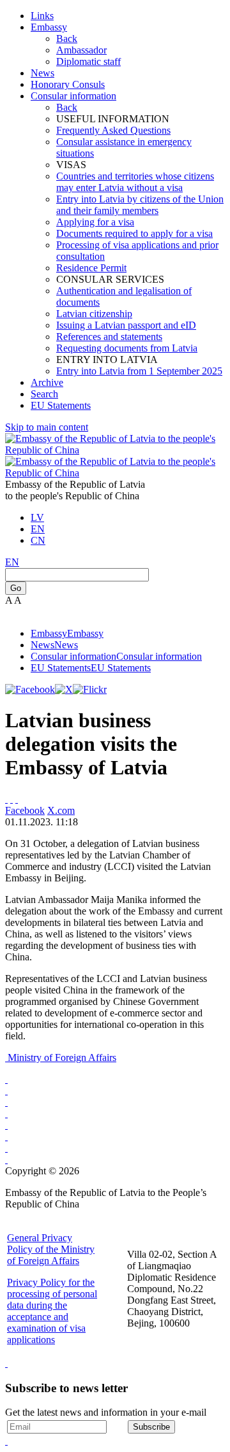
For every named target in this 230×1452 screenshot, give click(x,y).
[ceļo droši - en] (6, 1102)
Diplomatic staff (88, 61)
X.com (61, 810)
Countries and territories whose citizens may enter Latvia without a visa (135, 182)
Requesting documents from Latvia (126, 348)
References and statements (109, 336)
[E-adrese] (6, 1113)
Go (15, 588)
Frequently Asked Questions (113, 130)
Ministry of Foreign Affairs (62, 1057)
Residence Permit (91, 267)
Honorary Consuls (68, 84)
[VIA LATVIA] (6, 1159)
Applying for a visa (95, 222)
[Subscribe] (11, 799)
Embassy (49, 27)
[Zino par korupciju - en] (6, 1125)
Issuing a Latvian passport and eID (126, 325)
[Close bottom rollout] (6, 1363)
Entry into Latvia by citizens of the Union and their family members (140, 205)
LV (37, 517)
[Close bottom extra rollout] (6, 1440)
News (42, 73)
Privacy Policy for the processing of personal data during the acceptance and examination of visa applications (52, 1311)
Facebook (25, 810)
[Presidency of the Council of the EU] (6, 1136)
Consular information (73, 95)
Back (66, 38)
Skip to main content (46, 427)
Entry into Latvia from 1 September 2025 (139, 371)
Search (44, 393)
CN (38, 540)
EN (38, 528)
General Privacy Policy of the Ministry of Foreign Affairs (51, 1249)
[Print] (6, 799)
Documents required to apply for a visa (134, 233)
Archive (47, 382)
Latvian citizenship (94, 313)
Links (42, 15)
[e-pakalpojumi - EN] (6, 1079)
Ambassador (81, 50)
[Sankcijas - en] (6, 1090)
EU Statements (61, 405)
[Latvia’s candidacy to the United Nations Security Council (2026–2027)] (6, 1147)
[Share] (16, 799)
